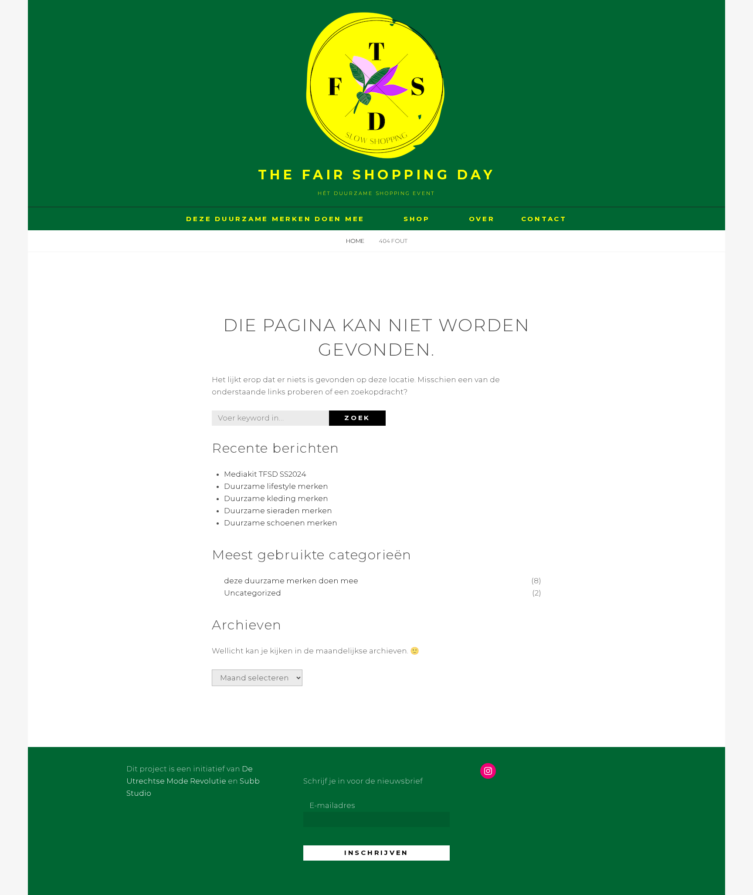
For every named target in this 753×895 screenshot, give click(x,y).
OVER (482, 219)
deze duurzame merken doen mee (291, 580)
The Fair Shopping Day (376, 175)
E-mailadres (332, 805)
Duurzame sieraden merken (278, 510)
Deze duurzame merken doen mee (275, 219)
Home (356, 240)
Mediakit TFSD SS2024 (265, 474)
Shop (417, 219)
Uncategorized (252, 593)
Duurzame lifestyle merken (276, 486)
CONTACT (544, 219)
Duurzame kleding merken (276, 498)
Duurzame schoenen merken (280, 522)
